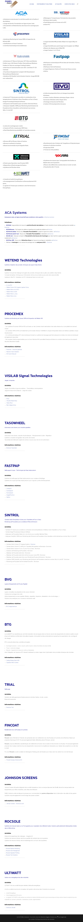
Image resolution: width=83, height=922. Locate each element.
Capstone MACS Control (12, 662)
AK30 (7, 398)
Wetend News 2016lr (11, 291)
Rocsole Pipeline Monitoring (13, 848)
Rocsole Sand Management (13, 850)
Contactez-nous (70, 4)
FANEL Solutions (25, 917)
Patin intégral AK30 (11, 405)
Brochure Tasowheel (11, 448)
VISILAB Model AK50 (11, 400)
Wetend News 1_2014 (11, 293)
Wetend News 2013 (11, 296)
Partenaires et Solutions (44, 4)
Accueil (32, 4)
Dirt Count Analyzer (11, 354)
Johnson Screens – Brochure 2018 (15, 803)
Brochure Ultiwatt (10, 907)
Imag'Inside (63, 917)
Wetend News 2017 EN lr (12, 289)
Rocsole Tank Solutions (12, 855)
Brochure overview (49, 217)
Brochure (7, 227)
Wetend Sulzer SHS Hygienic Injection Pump (17, 287)
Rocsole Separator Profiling (12, 853)
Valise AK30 (9, 403)
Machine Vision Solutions (12, 351)
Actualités (58, 4)
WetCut (8, 497)
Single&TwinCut (10, 495)
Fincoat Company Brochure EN (14, 760)
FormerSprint (9, 493)
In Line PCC (9, 285)
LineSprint (8, 488)
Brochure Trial (10, 707)
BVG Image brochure (11, 606)
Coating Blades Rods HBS (12, 660)
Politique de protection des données (45, 919)
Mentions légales (45, 917)
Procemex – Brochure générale (14, 349)
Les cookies (32, 919)
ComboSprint (9, 490)
